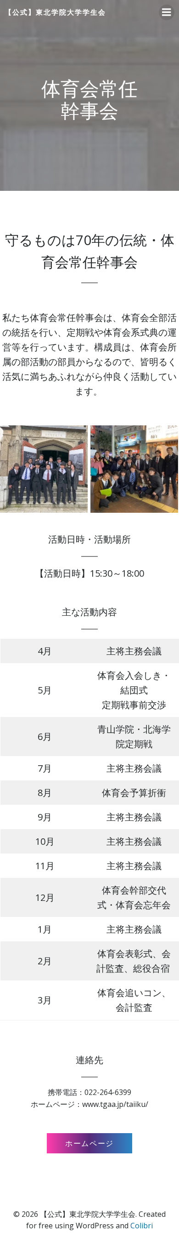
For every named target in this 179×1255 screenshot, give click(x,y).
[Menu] (166, 12)
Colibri (141, 1226)
